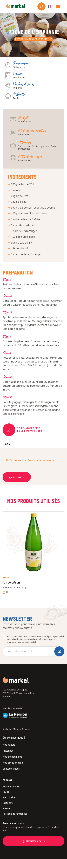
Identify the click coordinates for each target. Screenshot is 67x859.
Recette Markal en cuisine (32, 39)
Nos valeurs (9, 744)
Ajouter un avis (16, 477)
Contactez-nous (11, 768)
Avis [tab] (7, 443)
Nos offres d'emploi (13, 762)
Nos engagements (12, 756)
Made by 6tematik (21, 729)
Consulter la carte (35, 840)
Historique (8, 750)
